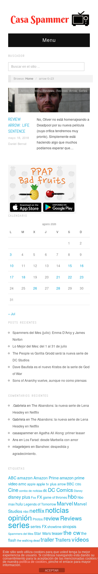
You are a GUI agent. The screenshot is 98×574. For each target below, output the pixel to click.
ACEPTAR (52, 570)
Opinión (35, 90)
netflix (36, 510)
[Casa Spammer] (49, 18)
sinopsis (69, 526)
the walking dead (28, 540)
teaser (57, 533)
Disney (78, 491)
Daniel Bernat (17, 143)
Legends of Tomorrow (40, 504)
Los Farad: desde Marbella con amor (51, 439)
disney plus (19, 497)
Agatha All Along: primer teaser (62, 432)
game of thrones (55, 497)
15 (70, 265)
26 (35, 288)
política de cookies (33, 562)
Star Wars (42, 533)
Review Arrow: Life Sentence (18, 125)
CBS (78, 484)
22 (70, 277)
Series (83, 90)
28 (58, 288)
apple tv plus (46, 483)
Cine (13, 489)
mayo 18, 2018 (18, 137)
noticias (57, 510)
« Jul (11, 313)
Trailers (63, 539)
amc (22, 483)
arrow (61, 484)
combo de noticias (30, 491)
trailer (47, 539)
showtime (54, 526)
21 (58, 277)
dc (45, 490)
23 (82, 277)
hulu (19, 504)
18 (23, 277)
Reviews (48, 90)
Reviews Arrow (66, 90)
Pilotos (38, 519)
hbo (72, 496)
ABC (12, 477)
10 (12, 265)
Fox (33, 497)
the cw (71, 532)
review (51, 518)
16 (82, 265)
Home (29, 78)
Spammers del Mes (20, 534)
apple (31, 484)
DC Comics (60, 489)
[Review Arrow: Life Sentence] (49, 101)
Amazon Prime (46, 477)
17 (12, 277)
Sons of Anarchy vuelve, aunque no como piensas (50, 380)
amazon (25, 477)
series (19, 524)
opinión (20, 517)
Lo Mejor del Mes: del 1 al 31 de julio (40, 346)
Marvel (65, 503)
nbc (26, 511)
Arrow (24, 90)
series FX (38, 526)
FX (39, 497)
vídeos (80, 539)
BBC (70, 483)
